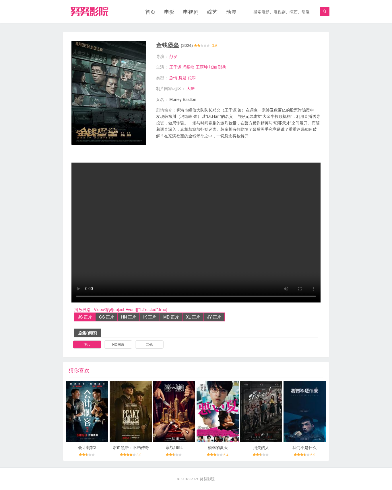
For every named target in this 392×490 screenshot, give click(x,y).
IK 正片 (149, 317)
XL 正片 (193, 317)
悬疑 (182, 78)
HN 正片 (128, 317)
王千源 (175, 67)
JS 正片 (85, 317)
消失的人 (261, 447)
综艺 (212, 11)
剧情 (173, 78)
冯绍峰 (189, 67)
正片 (87, 344)
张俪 (213, 67)
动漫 (231, 11)
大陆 (191, 88)
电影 (169, 11)
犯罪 (192, 78)
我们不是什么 (304, 447)
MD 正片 (171, 317)
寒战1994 (174, 447)
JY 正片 (214, 317)
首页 (150, 11)
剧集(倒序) (87, 332)
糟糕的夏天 (218, 447)
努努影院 (207, 478)
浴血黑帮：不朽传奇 (131, 447)
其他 (149, 344)
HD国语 (118, 344)
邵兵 (222, 67)
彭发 (173, 56)
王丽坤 (202, 67)
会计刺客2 (87, 447)
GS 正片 (106, 317)
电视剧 (191, 11)
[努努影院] (89, 11)
